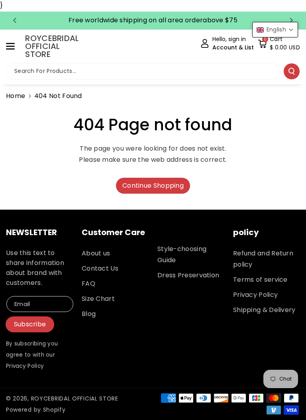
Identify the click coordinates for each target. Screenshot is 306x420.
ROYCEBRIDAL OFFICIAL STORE (74, 398)
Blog (89, 313)
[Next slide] (291, 20)
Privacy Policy (255, 294)
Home (15, 95)
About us (96, 253)
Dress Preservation (188, 275)
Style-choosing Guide (181, 254)
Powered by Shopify (36, 410)
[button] (15, 46)
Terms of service (260, 279)
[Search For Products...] (292, 71)
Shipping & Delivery (264, 309)
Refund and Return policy (263, 259)
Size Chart (98, 298)
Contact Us (100, 268)
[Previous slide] (15, 20)
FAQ (88, 283)
